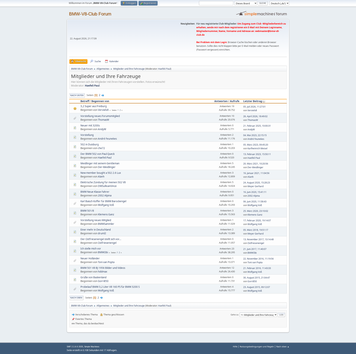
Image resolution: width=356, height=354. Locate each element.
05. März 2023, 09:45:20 (255, 144)
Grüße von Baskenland (93, 277)
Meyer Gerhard (255, 186)
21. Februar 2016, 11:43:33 (257, 268)
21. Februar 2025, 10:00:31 (257, 125)
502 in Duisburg (89, 144)
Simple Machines (91, 346)
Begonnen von (100, 101)
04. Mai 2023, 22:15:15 (255, 135)
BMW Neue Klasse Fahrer (94, 191)
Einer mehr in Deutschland (95, 229)
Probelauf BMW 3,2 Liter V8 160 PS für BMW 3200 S (110, 286)
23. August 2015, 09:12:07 (256, 287)
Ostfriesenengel (107, 242)
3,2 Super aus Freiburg (93, 106)
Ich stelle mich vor (90, 248)
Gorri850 (103, 281)
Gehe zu (234, 314)
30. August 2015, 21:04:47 (256, 277)
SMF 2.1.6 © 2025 (75, 346)
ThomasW (103, 119)
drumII (102, 233)
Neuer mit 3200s (90, 125)
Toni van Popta (106, 262)
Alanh (101, 176)
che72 (101, 148)
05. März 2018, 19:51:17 (255, 229)
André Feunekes (107, 138)
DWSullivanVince (107, 186)
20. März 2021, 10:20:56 (255, 163)
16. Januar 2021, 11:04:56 (256, 173)
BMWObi (103, 252)
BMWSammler (106, 224)
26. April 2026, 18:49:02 (255, 116)
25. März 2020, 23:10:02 (255, 211)
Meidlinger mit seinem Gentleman (99, 163)
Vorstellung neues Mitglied (95, 220)
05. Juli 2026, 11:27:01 (254, 106)
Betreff (84, 101)
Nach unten (77, 95)
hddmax (102, 271)
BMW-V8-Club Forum (90, 13)
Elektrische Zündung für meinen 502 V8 (103, 182)
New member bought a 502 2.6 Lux (100, 172)
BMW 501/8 (87, 210)
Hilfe (235, 346)
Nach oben (76, 297)
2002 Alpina (104, 195)
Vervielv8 (103, 110)
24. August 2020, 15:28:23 (256, 182)
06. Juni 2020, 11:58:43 (254, 201)
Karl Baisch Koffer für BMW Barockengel (103, 201)
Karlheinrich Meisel (257, 148)
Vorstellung (87, 135)
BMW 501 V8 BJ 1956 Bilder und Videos (102, 268)
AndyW (102, 129)
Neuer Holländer (90, 258)
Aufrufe (234, 101)
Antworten (221, 101)
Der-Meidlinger (107, 167)
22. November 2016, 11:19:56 (258, 258)
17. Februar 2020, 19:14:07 (257, 220)
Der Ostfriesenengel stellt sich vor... (100, 239)
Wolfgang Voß (106, 205)
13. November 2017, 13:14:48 (258, 239)
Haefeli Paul (164, 68)
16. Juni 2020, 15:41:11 (254, 192)
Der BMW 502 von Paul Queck (97, 154)
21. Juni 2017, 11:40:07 (254, 249)
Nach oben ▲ (282, 346)
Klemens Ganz (106, 214)
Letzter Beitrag (252, 101)
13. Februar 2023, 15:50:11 (257, 154)
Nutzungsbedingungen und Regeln (257, 346)
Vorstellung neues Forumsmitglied (100, 116)
